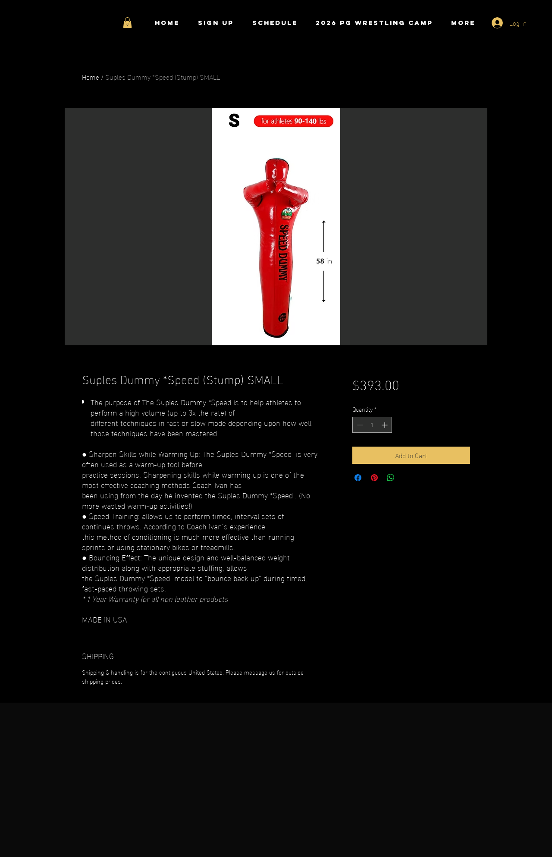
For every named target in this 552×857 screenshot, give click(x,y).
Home (90, 76)
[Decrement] (359, 424)
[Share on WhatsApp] (391, 477)
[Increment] (385, 424)
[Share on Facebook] (358, 477)
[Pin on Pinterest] (374, 477)
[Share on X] (407, 477)
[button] (127, 22)
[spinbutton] (372, 424)
